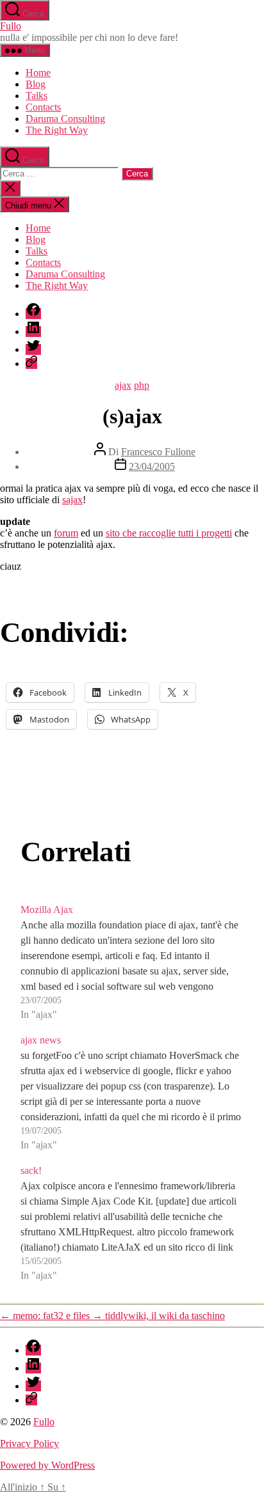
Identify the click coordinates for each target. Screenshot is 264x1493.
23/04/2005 (152, 466)
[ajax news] (132, 1093)
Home (38, 72)
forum (66, 533)
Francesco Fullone (158, 451)
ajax (123, 385)
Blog (35, 84)
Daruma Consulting (65, 118)
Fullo (10, 25)
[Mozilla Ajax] (132, 962)
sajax (72, 499)
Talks (36, 95)
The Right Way (57, 130)
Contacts (43, 107)
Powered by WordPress (47, 1465)
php (141, 385)
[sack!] (132, 1223)
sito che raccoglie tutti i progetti (169, 533)
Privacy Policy (29, 1443)
